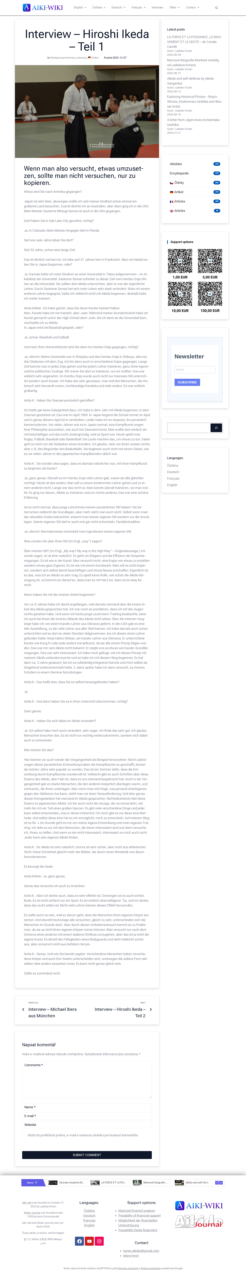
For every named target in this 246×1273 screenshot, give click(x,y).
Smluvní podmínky (151, 1268)
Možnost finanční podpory (136, 1211)
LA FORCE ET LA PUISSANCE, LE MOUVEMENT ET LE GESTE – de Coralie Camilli (194, 42)
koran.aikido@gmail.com (141, 1251)
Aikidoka (176, 164)
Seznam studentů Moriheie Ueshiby (79, 1182)
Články (179, 183)
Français (136, 7)
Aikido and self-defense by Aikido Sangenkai (211, 1182)
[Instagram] (99, 1241)
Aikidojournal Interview (62, 57)
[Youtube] (89, 1241)
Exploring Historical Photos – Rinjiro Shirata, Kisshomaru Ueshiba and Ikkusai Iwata (194, 101)
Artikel (95, 57)
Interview (82, 57)
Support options (182, 242)
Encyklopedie (179, 173)
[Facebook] (79, 1241)
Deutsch (116, 7)
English (78, 7)
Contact (191, 7)
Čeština (97, 7)
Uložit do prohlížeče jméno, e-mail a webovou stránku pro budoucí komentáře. (83, 1135)
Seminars (157, 7)
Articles (179, 201)
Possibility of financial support (139, 1215)
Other (172, 7)
